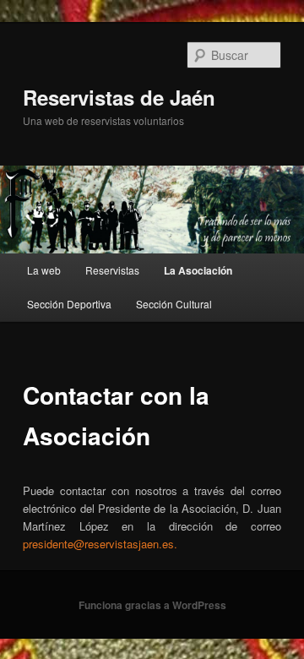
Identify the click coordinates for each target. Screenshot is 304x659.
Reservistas (112, 270)
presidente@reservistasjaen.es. (100, 544)
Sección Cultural (174, 304)
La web (44, 270)
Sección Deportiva (69, 304)
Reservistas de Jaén (119, 97)
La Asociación (198, 270)
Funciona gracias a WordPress (152, 605)
